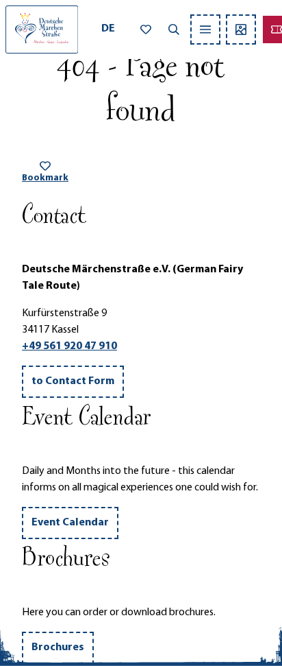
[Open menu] (205, 29)
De (108, 28)
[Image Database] (241, 29)
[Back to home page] (41, 29)
